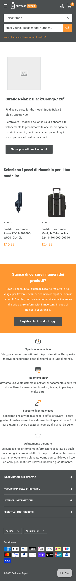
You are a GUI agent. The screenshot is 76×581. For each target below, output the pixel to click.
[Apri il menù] (5, 5)
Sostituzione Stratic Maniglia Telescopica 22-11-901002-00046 (56, 233)
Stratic (8, 222)
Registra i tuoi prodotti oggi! (38, 321)
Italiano (9, 531)
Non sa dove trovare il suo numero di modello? (25, 37)
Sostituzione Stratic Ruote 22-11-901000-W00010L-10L (18, 233)
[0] (69, 6)
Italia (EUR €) (32, 531)
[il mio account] (62, 6)
